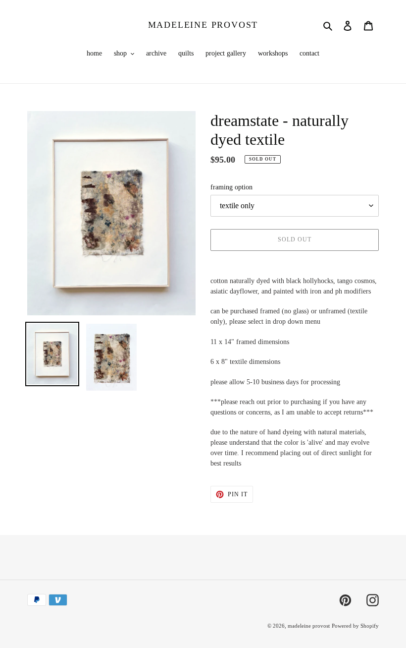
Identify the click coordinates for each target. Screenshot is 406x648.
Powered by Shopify (355, 626)
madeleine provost (203, 25)
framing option (231, 187)
